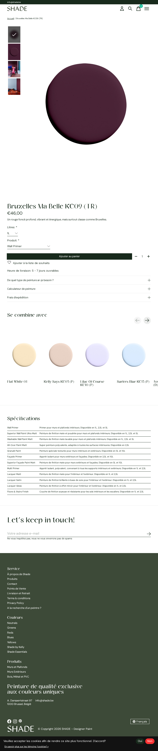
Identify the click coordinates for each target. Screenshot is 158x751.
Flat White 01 (17, 381)
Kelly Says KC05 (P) (59, 381)
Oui (140, 741)
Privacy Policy (15, 603)
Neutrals (12, 623)
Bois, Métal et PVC (18, 676)
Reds (10, 632)
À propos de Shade (18, 574)
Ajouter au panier (69, 256)
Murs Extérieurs (16, 671)
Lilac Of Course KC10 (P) (92, 383)
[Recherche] (130, 9)
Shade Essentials (17, 651)
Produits (12, 579)
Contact (12, 584)
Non (149, 741)
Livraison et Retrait (18, 593)
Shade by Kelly (15, 647)
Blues (10, 637)
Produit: (13, 240)
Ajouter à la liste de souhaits (31, 263)
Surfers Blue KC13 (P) (133, 381)
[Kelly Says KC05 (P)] (61, 355)
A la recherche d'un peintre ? (24, 608)
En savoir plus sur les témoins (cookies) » (27, 746)
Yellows (11, 642)
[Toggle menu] (147, 9)
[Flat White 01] (24, 355)
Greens (11, 627)
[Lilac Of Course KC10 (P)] (97, 355)
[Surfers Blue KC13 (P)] (134, 355)
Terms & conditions (18, 598)
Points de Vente (16, 588)
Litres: (12, 227)
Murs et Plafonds (17, 667)
